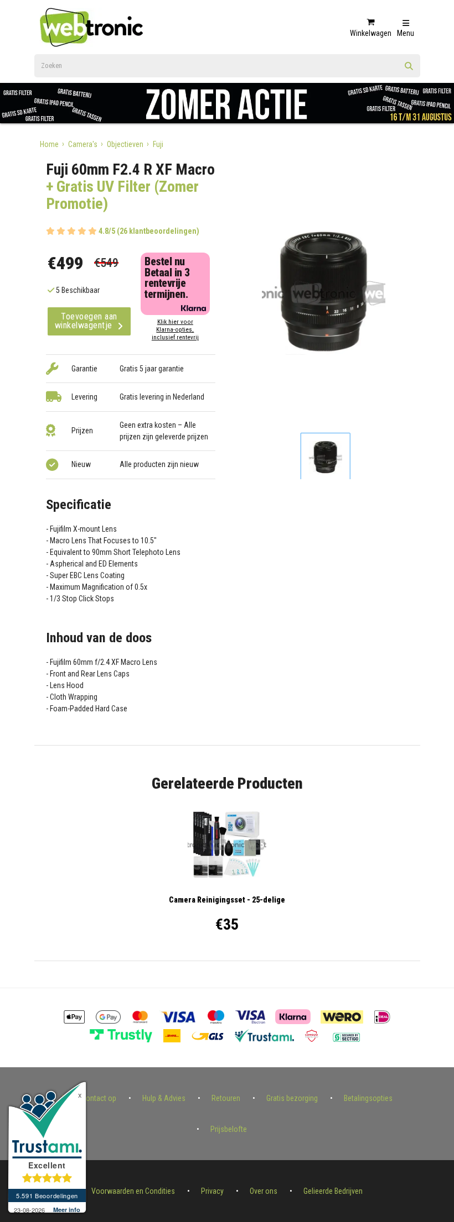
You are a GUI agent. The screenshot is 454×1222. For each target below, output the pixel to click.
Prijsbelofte (228, 1129)
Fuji (158, 144)
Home (49, 144)
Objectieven (125, 144)
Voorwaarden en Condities (133, 1191)
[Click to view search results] (409, 69)
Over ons (263, 1191)
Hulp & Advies (163, 1098)
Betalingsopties (368, 1098)
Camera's (82, 144)
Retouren (225, 1098)
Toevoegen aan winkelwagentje (86, 321)
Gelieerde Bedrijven (333, 1191)
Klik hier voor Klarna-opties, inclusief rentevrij (175, 329)
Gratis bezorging (292, 1098)
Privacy (212, 1191)
